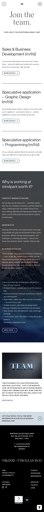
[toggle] (40, 418)
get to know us (7, 400)
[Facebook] (7, 487)
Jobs (33, 488)
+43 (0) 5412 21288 (23, 444)
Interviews (35, 473)
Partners (6, 485)
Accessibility (8, 475)
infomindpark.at (22, 446)
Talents (34, 485)
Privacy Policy (8, 473)
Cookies (5, 482)
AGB (3, 470)
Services (34, 482)
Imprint (22, 449)
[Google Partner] (18, 503)
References (36, 476)
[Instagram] (3, 487)
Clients (34, 470)
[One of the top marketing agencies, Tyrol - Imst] (22, 4)
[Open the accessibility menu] (39, 507)
